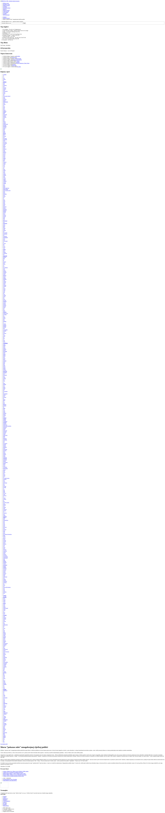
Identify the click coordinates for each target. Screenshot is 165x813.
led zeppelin (5, 391)
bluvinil (4, 136)
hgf (3, 308)
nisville (4, 487)
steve (4, 652)
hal (3, 297)
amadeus (5, 85)
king (4, 357)
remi (4, 589)
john (4, 340)
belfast (4, 123)
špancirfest (5, 732)
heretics (4, 306)
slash (4, 638)
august (4, 104)
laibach (4, 384)
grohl (4, 290)
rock (4, 603)
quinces (4, 573)
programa (5, 555)
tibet (4, 675)
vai (3, 692)
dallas (4, 185)
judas (4, 346)
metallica (5, 447)
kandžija (4, 349)
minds (4, 452)
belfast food (5, 124)
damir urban (5, 189)
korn (4, 373)
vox (4, 710)
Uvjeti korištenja (6, 801)
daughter (5, 194)
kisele (4, 362)
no (3, 488)
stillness (4, 654)
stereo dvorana (6, 651)
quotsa (4, 574)
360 (3, 741)
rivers (4, 599)
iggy (4, 320)
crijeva (4, 182)
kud (3, 379)
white (4, 711)
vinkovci (4, 705)
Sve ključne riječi (4, 744)
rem (4, 588)
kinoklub (4, 360)
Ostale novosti (6, 11)
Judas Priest (14, 57)
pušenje (4, 567)
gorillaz (4, 282)
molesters (5, 458)
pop (4, 546)
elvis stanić (5, 241)
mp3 (4, 470)
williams (4, 713)
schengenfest (5, 624)
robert (4, 601)
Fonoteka (5, 6)
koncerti (4, 372)
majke (4, 420)
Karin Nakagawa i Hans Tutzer (23, 63)
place (4, 542)
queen (4, 571)
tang (4, 669)
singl (4, 635)
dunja (4, 224)
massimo (5, 438)
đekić (4, 727)
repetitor (4, 591)
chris (4, 171)
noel (4, 489)
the (3, 673)
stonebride (5, 657)
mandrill (4, 423)
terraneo (4, 672)
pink (4, 531)
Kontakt (4, 804)
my (3, 477)
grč (3, 293)
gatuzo (4, 273)
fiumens (4, 261)
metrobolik (5, 449)
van (3, 694)
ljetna (4, 410)
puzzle (4, 566)
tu (3, 679)
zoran (4, 725)
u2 (3, 685)
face (4, 250)
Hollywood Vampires (17, 59)
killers (4, 356)
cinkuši (4, 174)
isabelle (4, 330)
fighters (4, 257)
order (4, 508)
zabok (4, 718)
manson (4, 428)
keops (4, 353)
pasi (4, 521)
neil (4, 480)
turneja (4, 683)
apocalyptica (5, 91)
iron (4, 328)
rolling (4, 607)
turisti (4, 682)
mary (4, 437)
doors (4, 217)
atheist (4, 100)
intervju (4, 327)
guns (4, 294)
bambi (4, 112)
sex (3, 629)
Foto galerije (5, 12)
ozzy (4, 514)
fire (3, 259)
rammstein (5, 581)
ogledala (4, 499)
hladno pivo (5, 313)
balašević (4, 111)
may (4, 442)
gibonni (4, 275)
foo (3, 266)
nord (4, 492)
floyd (4, 264)
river (4, 598)
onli (4, 503)
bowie (4, 146)
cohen (4, 179)
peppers (4, 529)
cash (4, 165)
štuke (4, 734)
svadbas (4, 664)
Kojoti (14, 64)
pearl (4, 526)
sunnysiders (5, 662)
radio (4, 575)
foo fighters (5, 267)
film (4, 258)
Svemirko (18, 62)
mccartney (5, 443)
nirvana (4, 486)
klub (4, 364)
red (3, 586)
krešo (4, 377)
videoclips (5, 703)
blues (4, 133)
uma (4, 688)
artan (4, 97)
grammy (4, 286)
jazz (4, 335)
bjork (4, 131)
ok (3, 500)
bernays (4, 127)
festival (5, 256)
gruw (4, 292)
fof (3, 265)
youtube (4, 717)
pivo (4, 538)
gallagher (4, 272)
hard (4, 299)
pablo (4, 515)
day (4, 197)
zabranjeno (5, 719)
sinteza (4, 636)
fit (3, 260)
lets (3, 401)
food (4, 268)
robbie (4, 600)
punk (4, 560)
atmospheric (5, 101)
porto (4, 548)
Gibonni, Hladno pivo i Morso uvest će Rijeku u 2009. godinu (15, 771)
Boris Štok (14, 65)
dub (4, 222)
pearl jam (5, 527)
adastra (4, 79)
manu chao (5, 430)
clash (4, 176)
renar (4, 590)
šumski (4, 736)
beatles (4, 117)
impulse (4, 321)
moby (4, 455)
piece (4, 530)
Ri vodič (5, 803)
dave (4, 195)
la (3, 382)
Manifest (5, 799)
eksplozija (5, 233)
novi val (4, 493)
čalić (4, 726)
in (3, 322)
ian (3, 315)
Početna (4, 17)
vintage (4, 706)
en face (4, 243)
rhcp (4, 593)
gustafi (4, 295)
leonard (4, 397)
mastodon (5, 439)
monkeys (5, 459)
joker (4, 341)
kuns (4, 380)
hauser (4, 302)
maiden (4, 418)
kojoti (4, 368)
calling (4, 163)
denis (4, 205)
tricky (4, 678)
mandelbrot (5, 421)
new (4, 484)
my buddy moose (6, 478)
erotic (4, 246)
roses (4, 612)
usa (3, 691)
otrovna (4, 510)
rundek (5, 615)
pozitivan (5, 551)
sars (4, 620)
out (3, 511)
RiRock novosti (6, 10)
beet (4, 120)
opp (4, 506)
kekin (4, 352)
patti (4, 522)
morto (4, 465)
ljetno (4, 411)
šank (4, 731)
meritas (4, 444)
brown (4, 153)
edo (3, 231)
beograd (4, 126)
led (3, 390)
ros (3, 611)
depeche (4, 206)
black (4, 132)
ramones (5, 582)
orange (4, 507)
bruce (4, 154)
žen (4, 738)
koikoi (4, 367)
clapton (4, 175)
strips (4, 660)
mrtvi (4, 472)
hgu (3, 309)
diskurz (5, 210)
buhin (4, 159)
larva (4, 386)
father (4, 252)
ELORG (18, 56)
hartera (4, 301)
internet (4, 326)
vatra (4, 695)
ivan (4, 332)
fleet (4, 262)
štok (4, 733)
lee (3, 392)
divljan (4, 212)
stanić (4, 645)
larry (4, 385)
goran (4, 280)
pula (4, 559)
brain (4, 147)
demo (4, 204)
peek (4, 528)
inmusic (4, 325)
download (5, 220)
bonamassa (5, 139)
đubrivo (4, 729)
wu (3, 715)
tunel (4, 680)
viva (4, 708)
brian (4, 150)
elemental (5, 237)
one (4, 501)
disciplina (5, 209)
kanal (4, 347)
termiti (4, 671)
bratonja (4, 148)
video (4, 702)
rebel (4, 584)
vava (4, 696)
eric (4, 245)
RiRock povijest (6, 5)
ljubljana (4, 413)
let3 (4, 400)
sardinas (4, 618)
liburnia (4, 404)
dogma (4, 216)
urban (4, 689)
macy (4, 416)
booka (4, 144)
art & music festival (6, 96)
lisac (4, 408)
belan (4, 121)
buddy (4, 158)
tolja (4, 676)
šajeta (4, 730)
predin (4, 552)
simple (4, 634)
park (4, 519)
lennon (4, 394)
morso (4, 463)
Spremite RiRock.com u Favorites (10, 779)
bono (4, 140)
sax (3, 622)
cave (4, 166)
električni (5, 236)
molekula (5, 457)
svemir (4, 665)
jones (4, 344)
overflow (5, 512)
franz (4, 269)
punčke (4, 561)
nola (4, 490)
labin (4, 383)
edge (4, 229)
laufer (4, 387)
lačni (4, 389)
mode (4, 456)
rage (4, 577)
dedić (4, 200)
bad (4, 108)
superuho (5, 663)
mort (4, 464)
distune (4, 211)
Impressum (5, 798)
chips (4, 170)
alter (4, 84)
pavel (4, 524)
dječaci (4, 215)
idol (4, 319)
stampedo (5, 644)
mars (4, 436)
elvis (4, 239)
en (3, 242)
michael (4, 450)
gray (4, 287)
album (4, 81)
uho (4, 686)
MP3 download (6, 14)
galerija (4, 271)
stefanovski (5, 649)
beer (4, 119)
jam (3, 334)
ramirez (4, 580)
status (4, 648)
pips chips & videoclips (7, 534)
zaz (3, 722)
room (4, 610)
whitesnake (5, 712)
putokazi (5, 565)
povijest (4, 549)
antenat (4, 88)
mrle (4, 471)
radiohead (5, 576)
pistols (4, 536)
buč (4, 160)
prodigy (4, 554)
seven (4, 628)
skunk (4, 637)
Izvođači (5, 13)
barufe (4, 115)
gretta (4, 289)
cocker (4, 178)
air (3, 80)
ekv (3, 235)
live (4, 409)
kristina (4, 378)
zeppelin (5, 724)
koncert (5, 371)
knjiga (4, 366)
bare (4, 113)
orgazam (5, 509)
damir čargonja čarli (6, 190)
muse (4, 474)
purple (4, 563)
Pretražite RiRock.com (6, 23)
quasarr (5, 568)
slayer (4, 639)
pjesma (4, 540)
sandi (4, 616)
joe (3, 339)
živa (4, 739)
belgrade (4, 125)
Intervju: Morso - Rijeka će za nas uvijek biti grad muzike (14, 774)
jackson (4, 333)
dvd (4, 226)
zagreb (4, 721)
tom (4, 677)
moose (4, 461)
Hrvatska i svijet (6, 4)
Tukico (18, 60)
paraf (4, 517)
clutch (4, 177)
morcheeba (5, 462)
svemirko (4, 666)
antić (4, 90)
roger (4, 604)
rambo (4, 579)
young (4, 716)
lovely (4, 414)
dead (4, 199)
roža (4, 613)
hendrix (4, 305)
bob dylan (5, 138)
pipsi (4, 535)
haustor (4, 303)
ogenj (4, 497)
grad (4, 283)
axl (3, 105)
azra (4, 106)
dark (4, 191)
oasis (4, 494)
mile (4, 451)
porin (4, 547)
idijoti (4, 318)
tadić (4, 667)
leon (4, 396)
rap (3, 583)
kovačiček (5, 375)
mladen (4, 454)
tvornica (4, 684)
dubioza (5, 223)
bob (4, 137)
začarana (4, 723)
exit (4, 249)
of (3, 496)
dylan (4, 228)
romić (4, 609)
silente (4, 632)
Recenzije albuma (6, 7)
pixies (4, 539)
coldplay (5, 181)
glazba (4, 278)
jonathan (5, 343)
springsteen (5, 643)
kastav (4, 350)
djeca (4, 213)
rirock (4, 597)
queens (4, 572)
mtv (4, 473)
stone (4, 656)
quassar (4, 569)
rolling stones (5, 608)
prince (4, 553)
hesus (4, 307)
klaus (4, 363)
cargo (4, 164)
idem (4, 316)
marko (4, 434)
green (4, 288)
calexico (4, 162)
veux (4, 701)
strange (4, 659)
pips (4, 533)
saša (4, 623)
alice (4, 83)
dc (3, 198)
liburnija (4, 405)
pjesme (4, 541)
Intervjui (5, 9)
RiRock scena (6, 3)
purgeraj (4, 562)
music (4, 475)
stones (4, 658)
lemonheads (5, 393)
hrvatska (5, 314)
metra (4, 448)
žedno (4, 737)
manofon (5, 427)
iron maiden (5, 329)
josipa (4, 345)
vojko (4, 709)
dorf (4, 218)
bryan (4, 157)
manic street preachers (7, 426)
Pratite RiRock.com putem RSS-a (10, 780)
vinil (4, 704)
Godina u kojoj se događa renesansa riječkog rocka (13, 776)
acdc (4, 78)
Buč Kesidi (18, 58)
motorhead (5, 467)
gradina (4, 285)
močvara (5, 468)
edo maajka (5, 232)
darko (4, 192)
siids (4, 631)
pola (4, 545)
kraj (4, 376)
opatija (4, 504)
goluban (4, 279)
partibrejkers (5, 520)
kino (4, 359)
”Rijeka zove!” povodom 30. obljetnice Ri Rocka (13, 772)
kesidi (4, 354)
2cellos (4, 74)
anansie (4, 87)
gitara (4, 276)
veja (4, 698)
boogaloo (5, 143)
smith (4, 642)
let (3, 398)
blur (4, 134)
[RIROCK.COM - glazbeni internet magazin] (10, 1)
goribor (4, 281)
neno (4, 481)
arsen (4, 93)
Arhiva (4, 797)
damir (4, 186)
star (4, 647)
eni (3, 244)
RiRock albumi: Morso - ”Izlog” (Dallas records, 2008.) (14, 773)
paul (4, 523)
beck (4, 118)
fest (3, 254)
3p (3, 75)
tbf (3, 670)
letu (4, 402)
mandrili (4, 422)
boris (4, 145)
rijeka (4, 595)
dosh (4, 219)
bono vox (5, 142)
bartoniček (5, 114)
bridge (4, 151)
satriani (4, 621)
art (3, 94)
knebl (4, 365)
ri (3, 594)
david (4, 196)
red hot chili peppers (7, 587)
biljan (4, 128)
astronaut (4, 99)
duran (4, 225)
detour (4, 207)
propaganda (5, 556)
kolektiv (4, 370)
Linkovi (4, 802)
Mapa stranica (6, 805)
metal (4, 445)
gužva (4, 296)
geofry (4, 274)
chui (4, 172)
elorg (4, 238)
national (4, 479)
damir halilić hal (6, 188)
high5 (4, 310)
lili (3, 406)
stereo (4, 650)
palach (5, 516)
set (3, 627)
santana (4, 617)
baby (4, 107)
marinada (4, 431)
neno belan (5, 482)
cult (4, 184)
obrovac (4, 495)
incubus (4, 323)
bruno (4, 156)
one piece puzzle (6, 502)
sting (4, 655)
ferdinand (5, 253)
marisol (4, 432)
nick (4, 485)
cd (3, 168)
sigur (4, 630)
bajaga (4, 110)
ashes (4, 98)
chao (4, 169)
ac (3, 77)
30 (3, 740)
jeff (3, 337)
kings (4, 358)
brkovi (4, 152)
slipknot (4, 641)
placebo (4, 543)
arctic (4, 92)
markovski (5, 435)
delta (4, 203)
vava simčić (5, 697)
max (4, 441)
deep (4, 202)
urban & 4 (5, 690)
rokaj (4, 605)
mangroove (5, 424)
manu (4, 429)
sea (3, 625)
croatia (4, 183)
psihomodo (5, 557)
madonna (4, 417)
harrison (4, 300)
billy (4, 129)
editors (4, 230)
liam (4, 403)
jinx (4, 338)
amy (4, 86)
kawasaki (5, 351)
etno (4, 248)
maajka (4, 415)
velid (4, 700)
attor (4, 103)
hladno (5, 312)
